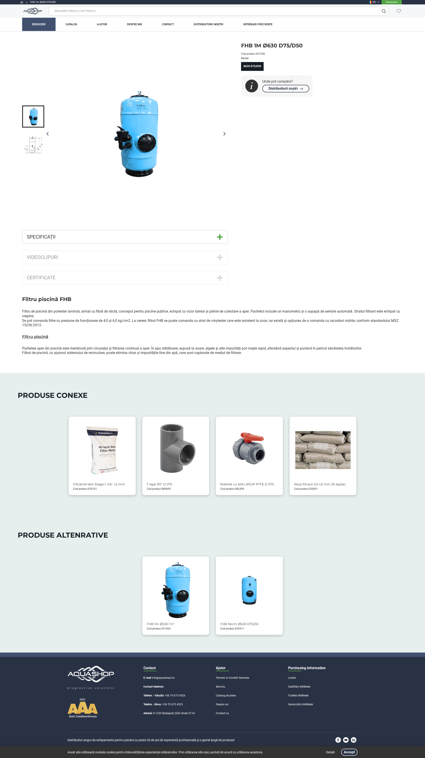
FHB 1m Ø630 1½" (160, 624)
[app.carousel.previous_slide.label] (47, 133)
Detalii (330, 752)
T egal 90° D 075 (159, 484)
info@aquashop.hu (163, 677)
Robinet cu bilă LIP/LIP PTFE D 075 (247, 484)
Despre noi (222, 704)
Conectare (391, 2)
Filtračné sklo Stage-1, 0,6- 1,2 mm (99, 484)
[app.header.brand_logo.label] (32, 11)
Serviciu (220, 686)
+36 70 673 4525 (172, 704)
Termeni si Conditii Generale (232, 677)
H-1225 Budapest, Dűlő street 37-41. (174, 713)
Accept (349, 752)
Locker (292, 677)
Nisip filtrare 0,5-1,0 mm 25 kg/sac (320, 484)
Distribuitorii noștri (283, 89)
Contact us (222, 713)
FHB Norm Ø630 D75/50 (239, 624)
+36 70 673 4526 (175, 695)
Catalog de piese (226, 695)
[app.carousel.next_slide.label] (224, 133)
